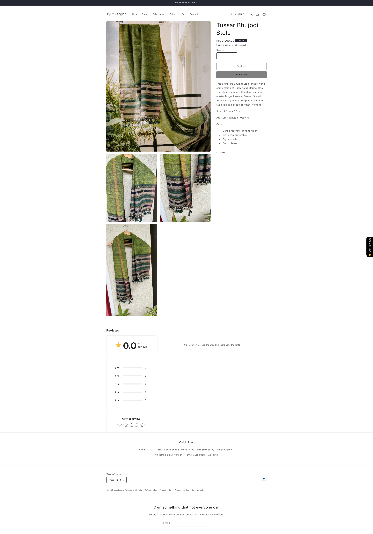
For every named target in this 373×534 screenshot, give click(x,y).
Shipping (220, 45)
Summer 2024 (146, 449)
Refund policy (151, 490)
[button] (145, 14)
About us (213, 454)
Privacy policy (166, 490)
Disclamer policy (205, 449)
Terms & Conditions (195, 454)
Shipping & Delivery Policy (169, 454)
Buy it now (241, 74)
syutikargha (119, 490)
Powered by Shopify (133, 490)
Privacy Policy (224, 449)
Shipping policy (198, 490)
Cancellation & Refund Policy (179, 449)
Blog (159, 449)
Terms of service (182, 490)
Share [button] (222, 152)
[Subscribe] (209, 523)
